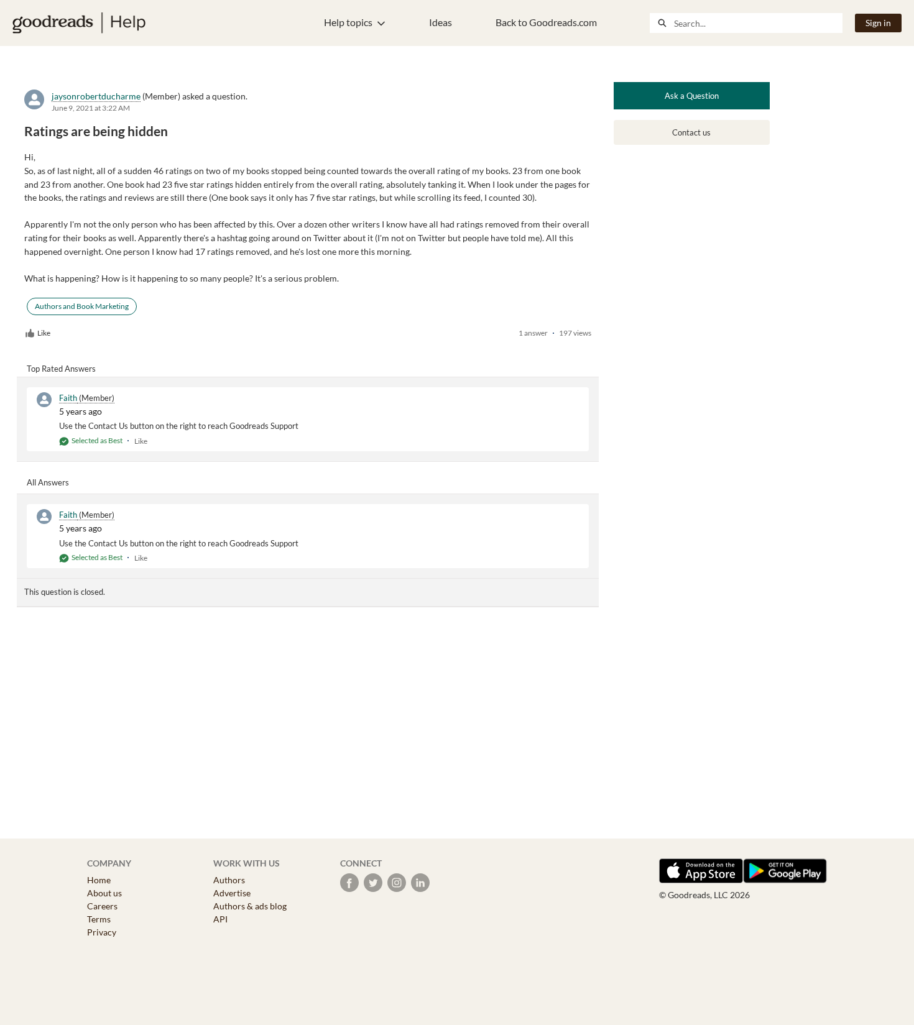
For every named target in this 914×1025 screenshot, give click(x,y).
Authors (229, 880)
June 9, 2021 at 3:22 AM (91, 108)
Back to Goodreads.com (546, 22)
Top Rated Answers (61, 369)
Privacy (101, 932)
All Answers (48, 482)
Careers (102, 906)
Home (99, 880)
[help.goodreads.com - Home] (78, 23)
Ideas (440, 22)
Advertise (232, 893)
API (220, 919)
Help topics (348, 22)
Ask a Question (692, 96)
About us (104, 893)
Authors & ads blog (250, 906)
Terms (99, 919)
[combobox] (758, 23)
